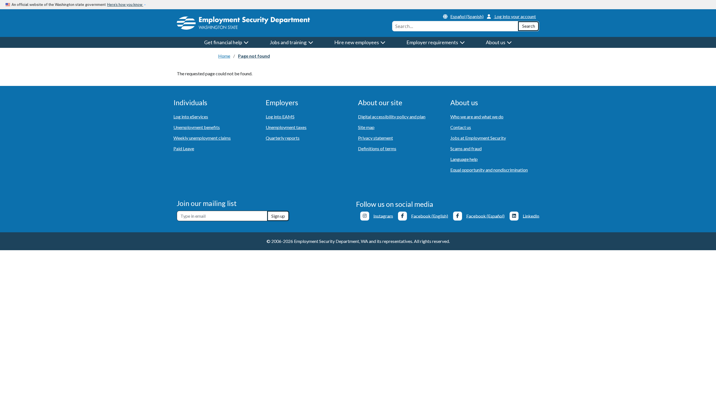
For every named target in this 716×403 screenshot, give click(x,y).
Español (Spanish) (467, 16)
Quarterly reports (283, 137)
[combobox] (455, 26)
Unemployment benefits (196, 127)
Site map (366, 127)
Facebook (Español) (485, 215)
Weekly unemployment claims (202, 137)
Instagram (383, 215)
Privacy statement (375, 137)
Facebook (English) (429, 215)
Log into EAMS (280, 116)
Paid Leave (183, 148)
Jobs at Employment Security (478, 137)
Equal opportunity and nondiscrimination (489, 169)
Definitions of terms (377, 148)
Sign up (278, 216)
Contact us (460, 127)
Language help (464, 159)
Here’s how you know (125, 5)
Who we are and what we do (476, 116)
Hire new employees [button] (357, 42)
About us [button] (496, 42)
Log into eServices (190, 116)
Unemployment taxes (286, 127)
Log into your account (515, 16)
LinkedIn (531, 215)
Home (224, 55)
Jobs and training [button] (288, 42)
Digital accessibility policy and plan (391, 116)
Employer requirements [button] (432, 42)
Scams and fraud (466, 148)
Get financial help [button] (223, 42)
